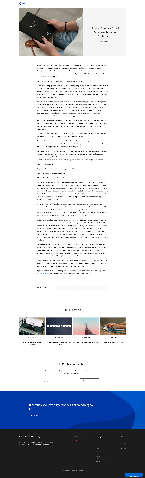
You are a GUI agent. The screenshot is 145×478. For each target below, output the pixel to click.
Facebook (123, 443)
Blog (97, 453)
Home (97, 441)
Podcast (98, 451)
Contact (98, 456)
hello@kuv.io (78, 440)
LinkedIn (123, 446)
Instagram (123, 448)
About (97, 448)
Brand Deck (57, 185)
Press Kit (98, 458)
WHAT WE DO (85, 4)
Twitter (123, 441)
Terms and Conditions (101, 461)
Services (98, 443)
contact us (40, 274)
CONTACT (112, 4)
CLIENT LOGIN (122, 4)
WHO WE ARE (72, 4)
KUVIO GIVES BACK (98, 4)
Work (97, 446)
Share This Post (43, 287)
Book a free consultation (134, 475)
